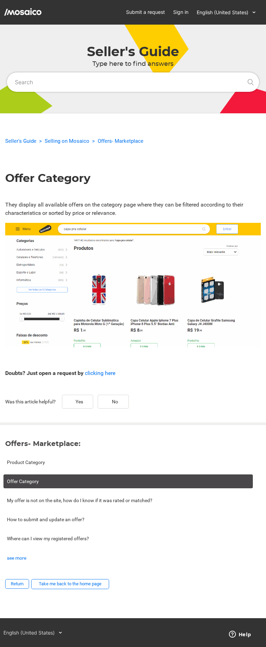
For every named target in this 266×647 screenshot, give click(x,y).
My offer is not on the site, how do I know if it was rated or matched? (79, 500)
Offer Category (23, 481)
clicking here (100, 373)
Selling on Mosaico (67, 141)
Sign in (180, 12)
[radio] (77, 402)
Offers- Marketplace (120, 141)
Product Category (26, 462)
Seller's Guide (20, 141)
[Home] (47, 18)
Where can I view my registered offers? (48, 538)
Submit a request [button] (145, 12)
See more (16, 558)
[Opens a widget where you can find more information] (240, 635)
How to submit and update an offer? (46, 519)
